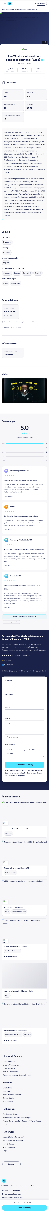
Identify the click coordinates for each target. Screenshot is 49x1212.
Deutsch (17, 273)
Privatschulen (8, 1101)
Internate (6, 1091)
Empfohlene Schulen (11, 1114)
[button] (41, 4)
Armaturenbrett (9, 1147)
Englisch (6, 263)
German (11, 1164)
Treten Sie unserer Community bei (17, 1075)
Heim (3, 9)
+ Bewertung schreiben (11, 622)
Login (5, 1124)
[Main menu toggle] (4, 3)
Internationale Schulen (12, 1095)
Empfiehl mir (7, 1088)
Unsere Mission (9, 1061)
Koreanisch (27, 273)
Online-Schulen (9, 1098)
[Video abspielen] (24, 390)
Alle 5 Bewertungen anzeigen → (24, 617)
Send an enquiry (24, 1208)
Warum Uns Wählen (10, 1072)
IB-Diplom (6, 252)
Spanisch (38, 273)
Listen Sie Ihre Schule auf (13, 1137)
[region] (24, 29)
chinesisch (6, 273)
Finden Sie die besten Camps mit (22, 1121)
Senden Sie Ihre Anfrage (24, 765)
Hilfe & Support (9, 1144)
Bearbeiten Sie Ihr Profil (13, 1140)
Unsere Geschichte (11, 1065)
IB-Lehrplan (7, 242)
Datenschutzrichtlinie (12, 773)
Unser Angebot (9, 1068)
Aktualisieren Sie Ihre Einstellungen (17, 1118)
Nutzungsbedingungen (11, 1194)
